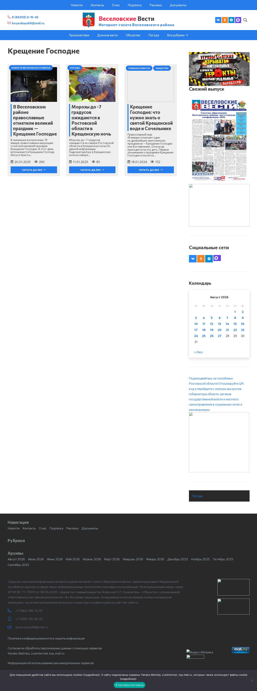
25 (204, 336)
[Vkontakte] (218, 20)
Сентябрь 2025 (18, 565)
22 (235, 330)
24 (196, 336)
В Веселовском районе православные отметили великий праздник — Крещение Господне (35, 120)
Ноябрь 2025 (200, 559)
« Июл (198, 352)
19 (211, 330)
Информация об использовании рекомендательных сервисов (51, 663)
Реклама (72, 528)
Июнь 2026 (55, 559)
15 (235, 324)
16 (242, 324)
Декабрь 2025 (177, 559)
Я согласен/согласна (129, 685)
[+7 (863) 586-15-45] (11, 611)
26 (212, 336)
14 (227, 324)
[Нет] (252, 680)
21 (227, 330)
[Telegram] (231, 20)
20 (219, 330)
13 (219, 324)
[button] (245, 20)
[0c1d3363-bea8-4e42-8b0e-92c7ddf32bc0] (219, 442)
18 (204, 330)
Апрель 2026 (92, 559)
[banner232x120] (233, 587)
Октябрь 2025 (223, 559)
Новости (13, 528)
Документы (90, 528)
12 (211, 324)
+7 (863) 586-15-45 (29, 610)
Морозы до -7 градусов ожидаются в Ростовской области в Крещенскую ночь (91, 120)
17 (196, 330)
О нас (42, 528)
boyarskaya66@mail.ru (31, 627)
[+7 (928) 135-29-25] (11, 619)
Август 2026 (16, 559)
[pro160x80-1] (233, 607)
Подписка (56, 528)
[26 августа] (219, 140)
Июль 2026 (36, 559)
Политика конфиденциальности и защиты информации (46, 638)
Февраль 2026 (133, 559)
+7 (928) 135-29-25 (29, 619)
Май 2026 (73, 559)
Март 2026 (112, 559)
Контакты (29, 528)
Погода (197, 496)
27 (219, 336)
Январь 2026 (155, 559)
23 (242, 330)
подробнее (91, 674)
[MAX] (238, 20)
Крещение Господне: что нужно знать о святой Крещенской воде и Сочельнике (151, 117)
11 (203, 324)
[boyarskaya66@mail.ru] (11, 627)
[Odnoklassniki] (225, 20)
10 (196, 324)
